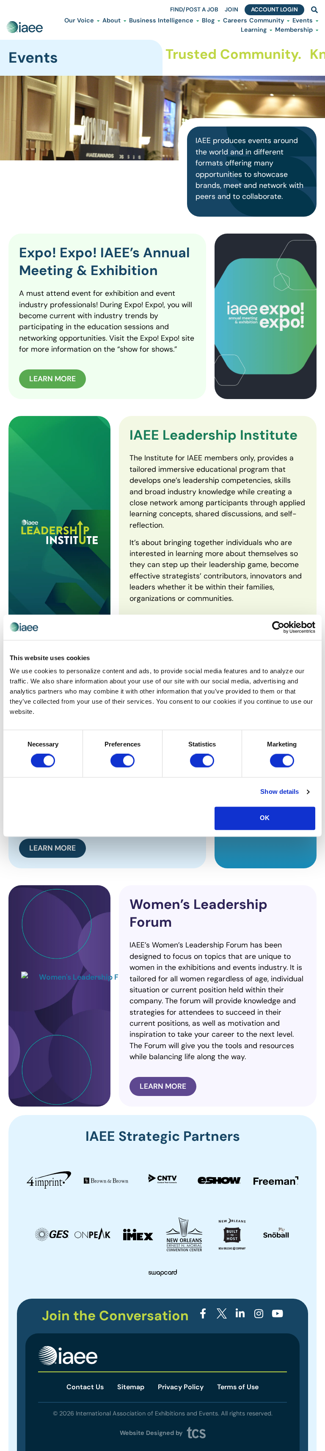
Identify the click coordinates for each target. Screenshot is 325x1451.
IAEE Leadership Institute (213, 435)
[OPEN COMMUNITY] (288, 20)
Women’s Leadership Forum (198, 913)
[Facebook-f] (203, 1313)
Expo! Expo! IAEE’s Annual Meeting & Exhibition (104, 261)
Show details (279, 792)
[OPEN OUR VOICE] (98, 20)
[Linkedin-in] (240, 1313)
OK (265, 817)
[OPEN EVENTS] (317, 20)
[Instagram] (259, 1313)
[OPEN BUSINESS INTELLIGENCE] (198, 20)
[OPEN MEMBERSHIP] (317, 30)
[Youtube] (277, 1313)
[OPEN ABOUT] (125, 20)
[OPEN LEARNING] (271, 30)
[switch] (122, 761)
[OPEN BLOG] (219, 20)
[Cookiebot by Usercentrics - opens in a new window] (278, 627)
